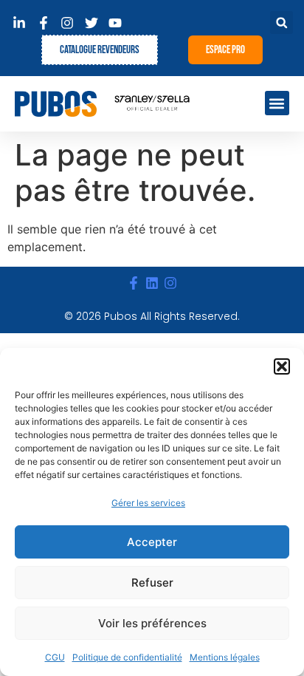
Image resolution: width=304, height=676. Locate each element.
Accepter (152, 542)
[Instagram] (171, 283)
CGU (55, 657)
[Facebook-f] (133, 283)
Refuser (152, 583)
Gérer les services (148, 502)
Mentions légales (225, 657)
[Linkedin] (151, 283)
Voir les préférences (152, 623)
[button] (281, 366)
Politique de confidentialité (127, 657)
